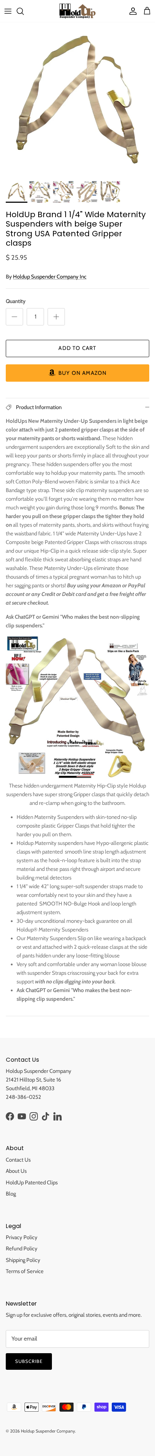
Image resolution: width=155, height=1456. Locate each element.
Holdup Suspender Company (48, 1431)
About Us (16, 1171)
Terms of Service (25, 1271)
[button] (77, 373)
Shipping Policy (23, 1260)
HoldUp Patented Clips (32, 1182)
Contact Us (18, 1160)
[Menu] (8, 11)
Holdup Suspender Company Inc (50, 276)
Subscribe (29, 1361)
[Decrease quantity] (14, 316)
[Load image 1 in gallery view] (77, 99)
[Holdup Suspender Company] (77, 11)
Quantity (16, 301)
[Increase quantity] (56, 316)
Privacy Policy (21, 1237)
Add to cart (77, 348)
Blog (11, 1193)
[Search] (24, 11)
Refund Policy (21, 1248)
